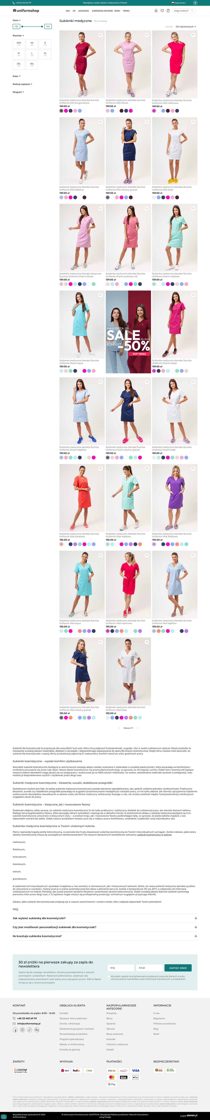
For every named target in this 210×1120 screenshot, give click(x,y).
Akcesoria (83, 11)
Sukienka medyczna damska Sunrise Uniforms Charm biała (172, 448)
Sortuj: (169, 26)
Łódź (153, 1106)
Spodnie (111, 1023)
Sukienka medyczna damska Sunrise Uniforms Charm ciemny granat (125, 448)
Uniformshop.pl (19, 1117)
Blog (155, 1028)
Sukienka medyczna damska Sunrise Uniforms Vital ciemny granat (79, 708)
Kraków (140, 1106)
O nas (156, 1013)
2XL (19, 65)
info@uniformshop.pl (28, 1023)
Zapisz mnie (178, 968)
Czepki (110, 1049)
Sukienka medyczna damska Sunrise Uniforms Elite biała (172, 188)
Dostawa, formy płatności (73, 1018)
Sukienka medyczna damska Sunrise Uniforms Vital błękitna (172, 622)
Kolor (15, 76)
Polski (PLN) (180, 3)
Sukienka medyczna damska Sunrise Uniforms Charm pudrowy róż (125, 275)
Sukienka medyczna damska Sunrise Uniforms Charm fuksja (172, 362)
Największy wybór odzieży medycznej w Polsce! (105, 3)
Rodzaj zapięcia (21, 84)
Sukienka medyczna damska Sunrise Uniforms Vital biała (125, 708)
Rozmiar (17, 35)
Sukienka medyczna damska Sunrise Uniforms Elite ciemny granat (125, 188)
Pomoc (126, 11)
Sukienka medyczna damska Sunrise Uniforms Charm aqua (79, 362)
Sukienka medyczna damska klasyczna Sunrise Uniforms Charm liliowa (80, 275)
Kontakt (64, 1013)
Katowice (166, 1106)
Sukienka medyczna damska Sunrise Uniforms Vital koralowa (79, 535)
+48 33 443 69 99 (23, 3)
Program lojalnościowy (72, 1039)
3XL (32, 65)
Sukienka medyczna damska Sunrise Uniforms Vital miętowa (125, 535)
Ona (68, 11)
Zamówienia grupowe (102, 11)
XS (31, 44)
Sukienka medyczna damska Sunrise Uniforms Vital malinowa (125, 622)
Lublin (158, 1106)
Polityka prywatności (164, 1023)
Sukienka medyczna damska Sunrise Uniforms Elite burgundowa (79, 101)
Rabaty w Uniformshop (72, 1044)
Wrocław (147, 1106)
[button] (105, 918)
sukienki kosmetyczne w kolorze (154, 834)
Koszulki (111, 1039)
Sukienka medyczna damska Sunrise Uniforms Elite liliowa (125, 101)
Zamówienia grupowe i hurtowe (77, 1028)
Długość (17, 92)
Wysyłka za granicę (70, 1049)
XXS (19, 44)
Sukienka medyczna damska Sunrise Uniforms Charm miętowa (172, 275)
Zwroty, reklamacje (70, 1023)
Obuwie (111, 1028)
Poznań (174, 1106)
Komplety (112, 1013)
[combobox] (184, 11)
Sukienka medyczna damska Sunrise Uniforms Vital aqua (79, 622)
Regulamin (159, 1018)
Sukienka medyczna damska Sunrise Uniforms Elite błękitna (79, 188)
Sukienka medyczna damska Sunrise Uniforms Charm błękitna (79, 448)
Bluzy (110, 1018)
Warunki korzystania (138, 1115)
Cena (15, 20)
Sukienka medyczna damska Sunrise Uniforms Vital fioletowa (172, 535)
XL (45, 54)
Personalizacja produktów (73, 1034)
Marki (117, 11)
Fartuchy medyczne (117, 1044)
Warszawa (131, 1106)
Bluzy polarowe (115, 1034)
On (74, 11)
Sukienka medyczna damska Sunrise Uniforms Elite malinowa (172, 101)
